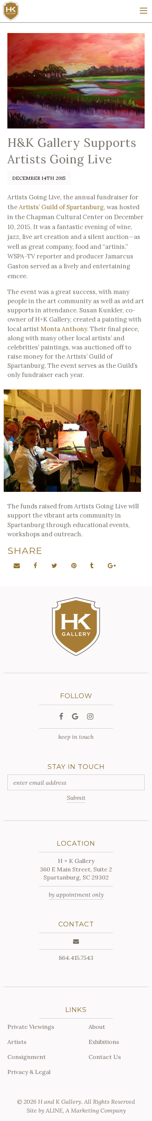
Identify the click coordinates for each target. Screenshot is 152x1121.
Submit (76, 797)
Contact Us (105, 1056)
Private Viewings (30, 1026)
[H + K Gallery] (10, 11)
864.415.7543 (76, 957)
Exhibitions (104, 1041)
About (97, 1026)
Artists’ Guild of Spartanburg (61, 207)
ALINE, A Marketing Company (86, 1110)
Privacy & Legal (29, 1071)
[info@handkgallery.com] (76, 941)
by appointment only (76, 894)
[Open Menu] (143, 11)
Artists (17, 1041)
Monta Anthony (64, 329)
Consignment (26, 1056)
